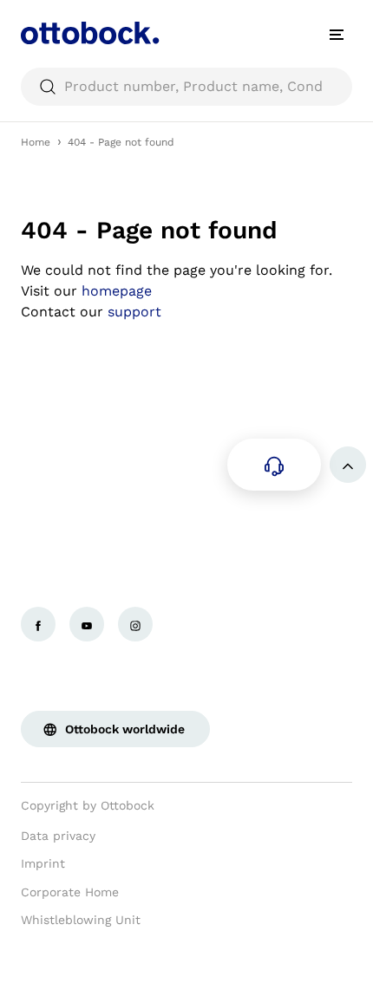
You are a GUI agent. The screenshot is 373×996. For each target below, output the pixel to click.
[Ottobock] (90, 35)
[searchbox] (186, 87)
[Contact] (274, 465)
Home (35, 142)
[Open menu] (336, 34)
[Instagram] (135, 624)
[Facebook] (38, 624)
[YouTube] (86, 624)
